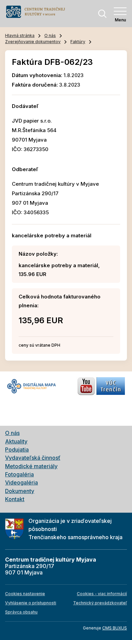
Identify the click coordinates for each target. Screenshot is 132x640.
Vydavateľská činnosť (32, 457)
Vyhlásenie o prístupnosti (30, 602)
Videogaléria (21, 482)
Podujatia (17, 449)
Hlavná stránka (20, 35)
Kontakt (14, 499)
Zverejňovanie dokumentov (33, 41)
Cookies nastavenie (25, 593)
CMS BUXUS (114, 627)
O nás (50, 35)
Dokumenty (19, 491)
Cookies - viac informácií (102, 593)
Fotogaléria (19, 474)
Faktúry (77, 41)
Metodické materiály (31, 466)
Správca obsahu (21, 612)
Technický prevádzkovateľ (100, 602)
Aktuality (16, 441)
